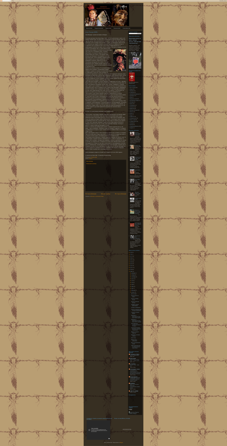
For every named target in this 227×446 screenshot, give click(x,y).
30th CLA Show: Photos (134, 355)
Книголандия (133, 358)
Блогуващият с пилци (135, 369)
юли (132, 280)
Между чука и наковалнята (134, 340)
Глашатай (132, 92)
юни (132, 282)
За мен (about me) (126, 28)
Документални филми (134, 94)
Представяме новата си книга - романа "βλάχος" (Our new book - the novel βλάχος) (135, 41)
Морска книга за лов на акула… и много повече (134, 360)
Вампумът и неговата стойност (135, 335)
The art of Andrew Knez (137, 193)
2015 (131, 259)
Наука (131, 113)
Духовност (132, 95)
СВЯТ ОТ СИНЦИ (134, 391)
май (132, 284)
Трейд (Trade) (108, 28)
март (132, 288)
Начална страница (105, 194)
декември (133, 273)
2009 (131, 271)
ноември (133, 275)
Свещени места (133, 121)
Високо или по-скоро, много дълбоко (138, 158)
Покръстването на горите (135, 296)
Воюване (132, 90)
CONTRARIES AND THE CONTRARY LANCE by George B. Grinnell (135, 379)
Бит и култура (133, 87)
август (132, 278)
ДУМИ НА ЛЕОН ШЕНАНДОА (135, 305)
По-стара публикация (120, 194)
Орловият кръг (133, 118)
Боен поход (133, 337)
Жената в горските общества (135, 332)
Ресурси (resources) (99, 28)
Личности (90, 158)
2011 (131, 267)
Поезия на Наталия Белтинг (135, 302)
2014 (131, 261)
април (132, 286)
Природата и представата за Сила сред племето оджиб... (136, 316)
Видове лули (137, 145)
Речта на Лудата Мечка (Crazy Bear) (138, 133)
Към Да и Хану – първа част (134, 365)
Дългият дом (133, 293)
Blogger (121, 442)
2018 (131, 254)
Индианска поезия (134, 98)
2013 (131, 263)
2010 (131, 269)
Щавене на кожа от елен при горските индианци (137, 211)
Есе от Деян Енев (137, 180)
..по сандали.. (133, 363)
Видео (131, 89)
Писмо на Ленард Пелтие (134, 299)
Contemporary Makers (134, 354)
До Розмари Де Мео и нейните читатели (138, 224)
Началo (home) (89, 28)
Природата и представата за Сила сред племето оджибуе (136, 320)
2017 (131, 256)
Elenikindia (132, 383)
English (131, 127)
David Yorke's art (137, 170)
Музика (131, 111)
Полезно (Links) (117, 28)
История (131, 102)
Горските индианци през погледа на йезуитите (136, 310)
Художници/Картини (134, 126)
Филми (131, 124)
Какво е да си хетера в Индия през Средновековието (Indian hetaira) (135, 386)
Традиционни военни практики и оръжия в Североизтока (136, 329)
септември (133, 276)
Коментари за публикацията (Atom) (97, 196)
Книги (131, 103)
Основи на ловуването (135, 307)
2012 (131, 265)
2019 (131, 252)
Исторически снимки (134, 100)
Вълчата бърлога (133, 376)
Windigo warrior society (138, 199)
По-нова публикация (90, 194)
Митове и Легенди (134, 110)
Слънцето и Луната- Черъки (135, 313)
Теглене (131, 123)
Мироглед (132, 108)
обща (131, 114)
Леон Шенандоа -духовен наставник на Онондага (136, 324)
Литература (132, 105)
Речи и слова (132, 119)
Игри (131, 97)
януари (132, 292)
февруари (133, 290)
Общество (132, 116)
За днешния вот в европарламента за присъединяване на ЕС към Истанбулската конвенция (135, 372)
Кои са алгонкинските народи (135, 343)
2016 (131, 258)
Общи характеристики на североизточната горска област (135, 346)
